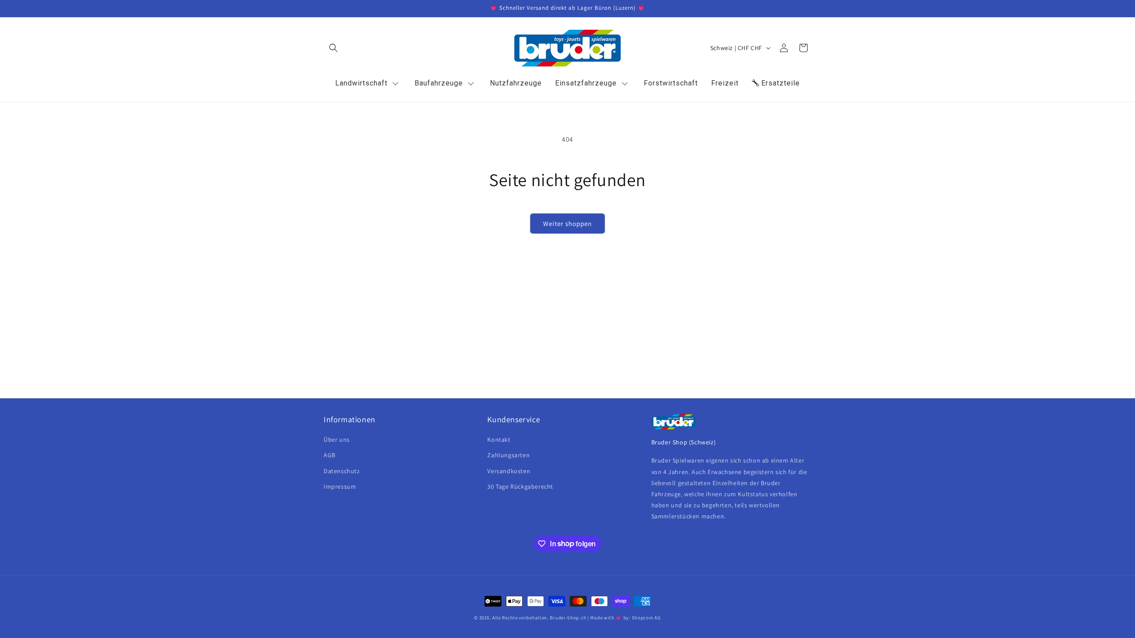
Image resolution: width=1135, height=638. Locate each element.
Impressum (340, 486)
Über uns (337, 439)
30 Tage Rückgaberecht (520, 486)
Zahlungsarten (508, 455)
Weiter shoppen (567, 223)
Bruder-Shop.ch (568, 618)
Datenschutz (342, 471)
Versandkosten (508, 471)
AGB (330, 455)
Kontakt (498, 439)
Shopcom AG (646, 618)
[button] (333, 48)
